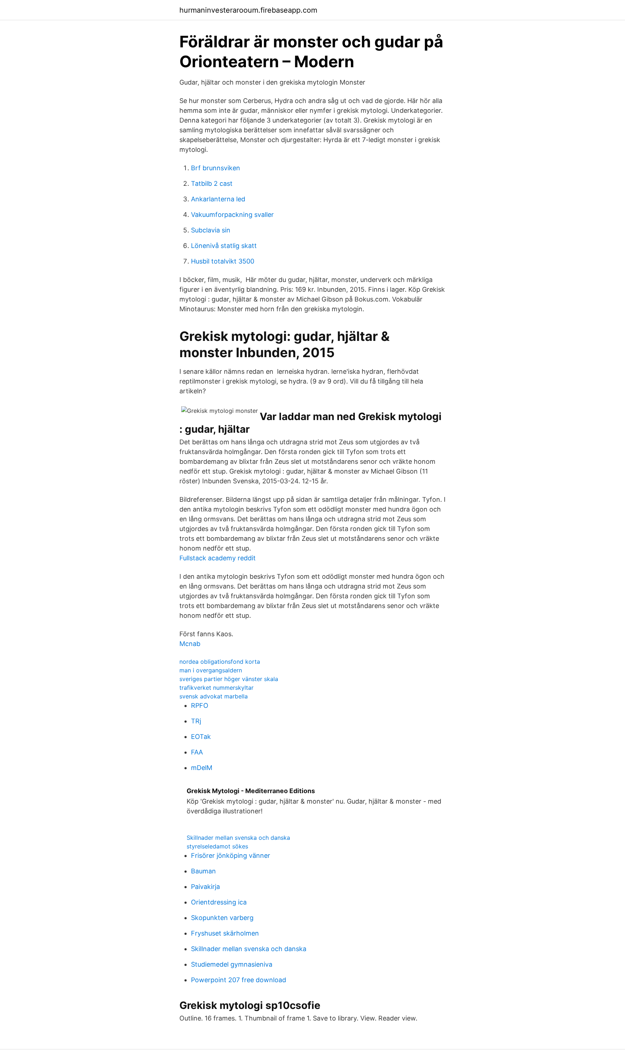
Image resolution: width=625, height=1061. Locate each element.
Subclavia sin (210, 230)
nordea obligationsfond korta (219, 661)
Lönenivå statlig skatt (224, 245)
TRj (196, 721)
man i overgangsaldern (210, 670)
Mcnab (189, 643)
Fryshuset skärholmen (225, 933)
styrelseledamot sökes (217, 846)
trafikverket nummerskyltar (216, 687)
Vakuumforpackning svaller (232, 214)
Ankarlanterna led (218, 199)
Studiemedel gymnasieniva (231, 964)
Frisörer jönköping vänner (230, 855)
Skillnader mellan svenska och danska (238, 837)
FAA (197, 752)
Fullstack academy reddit (217, 558)
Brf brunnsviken (215, 168)
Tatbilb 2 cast (212, 183)
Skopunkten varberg (222, 917)
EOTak (201, 736)
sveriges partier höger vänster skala (228, 679)
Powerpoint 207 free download (238, 980)
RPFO (199, 705)
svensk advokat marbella (213, 696)
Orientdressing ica (219, 902)
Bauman (203, 871)
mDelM (201, 767)
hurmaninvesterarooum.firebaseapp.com (248, 10)
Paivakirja (205, 886)
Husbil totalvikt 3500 (222, 261)
